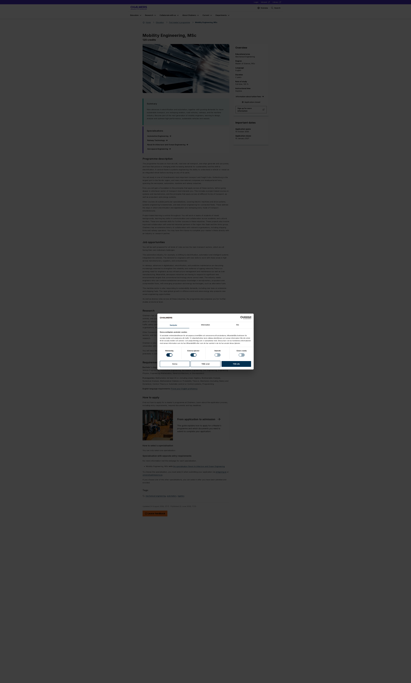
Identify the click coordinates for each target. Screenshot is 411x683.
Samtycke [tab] (173, 325)
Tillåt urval (205, 364)
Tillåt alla (236, 364)
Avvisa (174, 364)
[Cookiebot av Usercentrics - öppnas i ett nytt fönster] (242, 317)
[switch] (193, 355)
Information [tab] (205, 325)
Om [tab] (237, 325)
